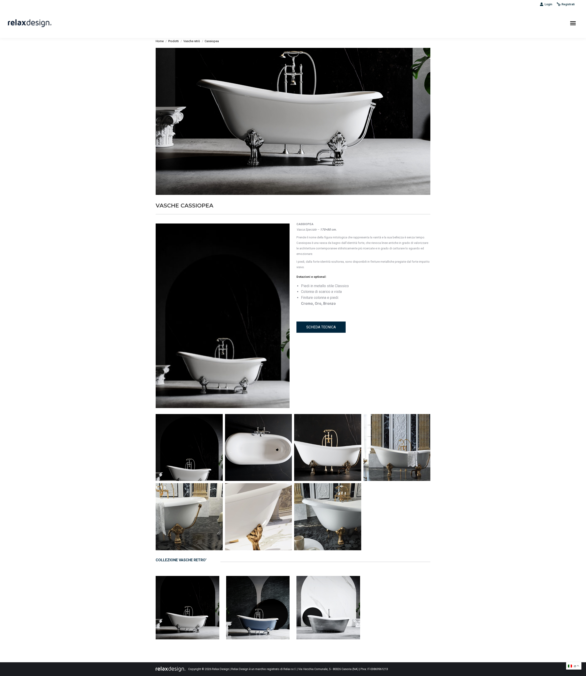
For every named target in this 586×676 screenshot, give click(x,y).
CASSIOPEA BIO (258, 602)
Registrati (568, 4)
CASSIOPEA (187, 602)
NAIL (328, 602)
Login (548, 4)
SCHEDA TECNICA (321, 327)
